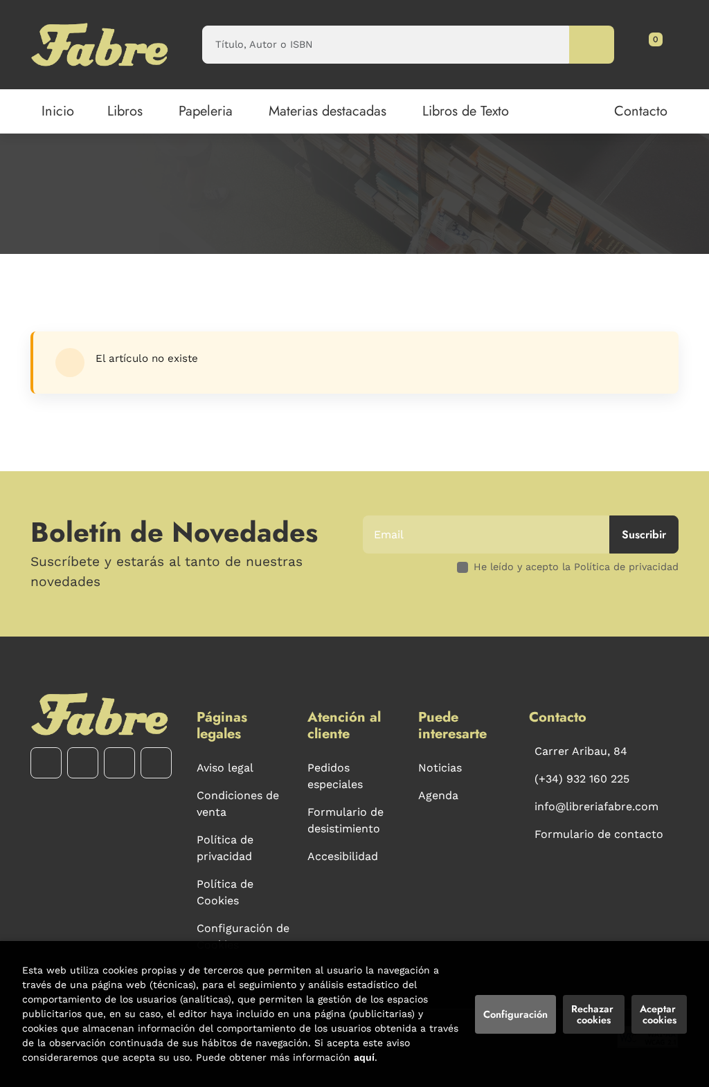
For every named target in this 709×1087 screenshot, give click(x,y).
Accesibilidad (342, 856)
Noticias (440, 767)
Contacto (640, 111)
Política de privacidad (225, 848)
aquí (364, 1057)
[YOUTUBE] (119, 762)
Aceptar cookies (659, 1014)
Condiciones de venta (238, 804)
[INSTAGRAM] (82, 762)
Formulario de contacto (599, 834)
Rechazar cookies (593, 1014)
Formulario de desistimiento (345, 820)
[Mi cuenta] (663, 44)
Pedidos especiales (335, 776)
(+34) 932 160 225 (582, 778)
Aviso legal (225, 767)
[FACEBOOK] (46, 762)
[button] (650, 44)
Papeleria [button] (206, 111)
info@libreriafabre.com (596, 806)
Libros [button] (125, 111)
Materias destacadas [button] (327, 111)
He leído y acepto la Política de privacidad (576, 566)
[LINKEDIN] (156, 762)
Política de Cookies (225, 892)
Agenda (438, 795)
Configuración (515, 1014)
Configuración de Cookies (243, 936)
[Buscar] (591, 45)
